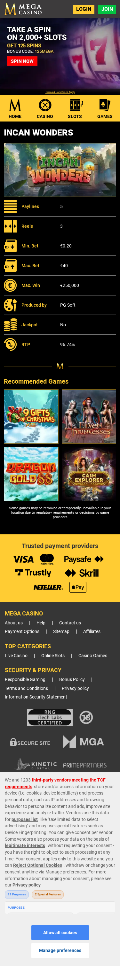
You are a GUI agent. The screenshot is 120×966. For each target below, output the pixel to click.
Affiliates (91, 631)
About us (14, 623)
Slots (75, 116)
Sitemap (61, 631)
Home (15, 116)
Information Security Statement (36, 697)
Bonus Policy (72, 679)
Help (40, 623)
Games (105, 116)
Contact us (70, 623)
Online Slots (53, 655)
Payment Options (22, 631)
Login (83, 9)
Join (107, 9)
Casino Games (92, 655)
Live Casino (16, 655)
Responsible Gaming (25, 679)
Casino (45, 116)
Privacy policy (75, 688)
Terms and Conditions (26, 688)
